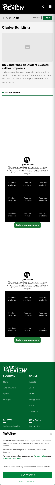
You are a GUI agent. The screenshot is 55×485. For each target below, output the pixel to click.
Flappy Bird (34, 399)
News (5, 382)
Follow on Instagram (27, 225)
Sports (6, 393)
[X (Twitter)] (7, 18)
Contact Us (34, 426)
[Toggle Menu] (50, 7)
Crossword (34, 411)
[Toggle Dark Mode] (43, 7)
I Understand (27, 475)
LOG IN (47, 18)
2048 (31, 388)
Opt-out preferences (26, 481)
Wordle (32, 382)
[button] (51, 433)
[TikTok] (14, 18)
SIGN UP (36, 18)
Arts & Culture (9, 388)
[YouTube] (17, 18)
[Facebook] (3, 18)
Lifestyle (7, 399)
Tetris (31, 405)
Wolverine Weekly (11, 426)
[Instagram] (10, 18)
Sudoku (32, 393)
